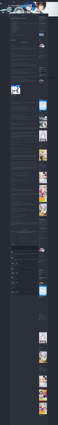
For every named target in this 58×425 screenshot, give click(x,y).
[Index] (25, 241)
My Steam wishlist (41, 269)
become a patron (20, 232)
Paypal (29, 232)
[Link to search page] (45, 1)
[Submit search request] (46, 15)
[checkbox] (46, 1)
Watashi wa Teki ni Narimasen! (14, 17)
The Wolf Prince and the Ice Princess (42, 184)
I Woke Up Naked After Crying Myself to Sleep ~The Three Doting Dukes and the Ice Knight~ (43, 166)
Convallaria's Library (20, 5)
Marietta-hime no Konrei (41, 171)
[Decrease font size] (11, 15)
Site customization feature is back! (42, 224)
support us (17, 231)
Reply (12, 261)
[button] (23, 241)
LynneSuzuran (13, 19)
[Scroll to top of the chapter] (35, 241)
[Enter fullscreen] (25, 15)
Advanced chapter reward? (41, 52)
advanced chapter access (33, 231)
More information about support (42, 255)
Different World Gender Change (42, 374)
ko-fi (25, 232)
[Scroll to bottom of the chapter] (35, 15)
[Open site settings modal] (47, 1)
